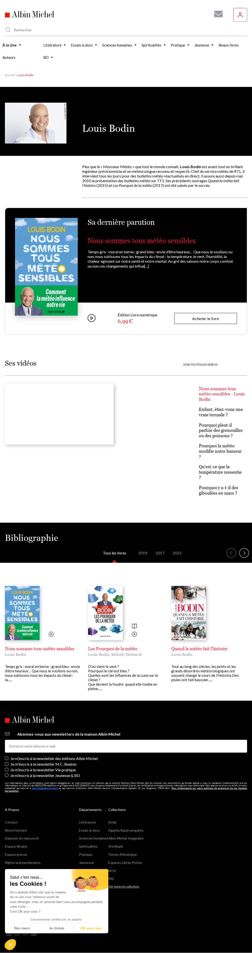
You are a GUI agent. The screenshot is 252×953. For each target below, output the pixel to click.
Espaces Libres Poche (125, 862)
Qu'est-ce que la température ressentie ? (220, 472)
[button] (10, 945)
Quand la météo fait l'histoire (199, 648)
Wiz (111, 878)
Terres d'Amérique (122, 854)
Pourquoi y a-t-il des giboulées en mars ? (218, 490)
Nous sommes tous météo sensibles (142, 240)
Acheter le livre (205, 318)
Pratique (85, 854)
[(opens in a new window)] (8, 933)
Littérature (87, 822)
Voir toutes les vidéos (200, 364)
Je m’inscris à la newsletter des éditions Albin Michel (54, 758)
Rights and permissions (23, 862)
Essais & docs (89, 830)
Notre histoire (16, 830)
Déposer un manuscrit (22, 838)
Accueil (10, 75)
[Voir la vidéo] (51, 634)
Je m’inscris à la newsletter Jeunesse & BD (45, 775)
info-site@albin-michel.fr (45, 788)
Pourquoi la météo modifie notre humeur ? (220, 451)
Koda (112, 822)
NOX (112, 871)
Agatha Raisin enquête (125, 830)
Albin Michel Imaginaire (126, 838)
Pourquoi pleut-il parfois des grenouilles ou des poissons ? (221, 430)
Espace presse (16, 854)
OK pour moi (91, 928)
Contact (11, 822)
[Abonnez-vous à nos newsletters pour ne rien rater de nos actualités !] (216, 14)
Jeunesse (86, 862)
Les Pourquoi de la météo (112, 648)
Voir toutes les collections (123, 886)
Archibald (115, 846)
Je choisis (56, 928)
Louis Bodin (15, 654)
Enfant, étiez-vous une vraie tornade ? (221, 412)
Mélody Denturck (126, 654)
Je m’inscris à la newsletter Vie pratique (43, 769)
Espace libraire (16, 846)
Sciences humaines (93, 838)
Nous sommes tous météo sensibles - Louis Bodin (222, 394)
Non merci (22, 928)
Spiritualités (88, 846)
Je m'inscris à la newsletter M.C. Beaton (43, 764)
